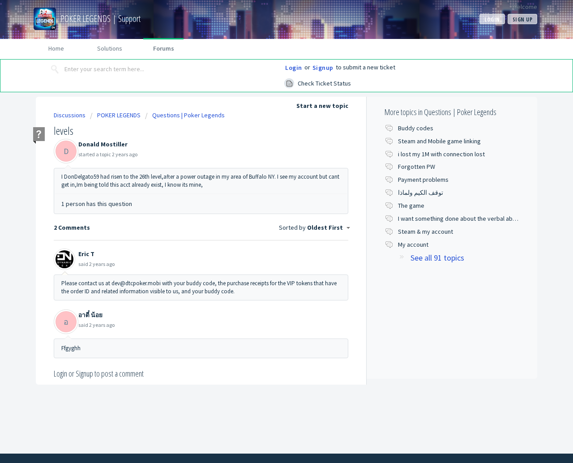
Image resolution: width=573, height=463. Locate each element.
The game (411, 205)
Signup (323, 68)
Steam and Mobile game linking (439, 141)
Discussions (70, 115)
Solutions (109, 48)
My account (413, 244)
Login (293, 68)
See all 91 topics (437, 258)
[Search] (55, 69)
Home (56, 48)
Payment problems (423, 180)
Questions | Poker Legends (188, 115)
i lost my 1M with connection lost (441, 154)
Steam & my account (425, 231)
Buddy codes (415, 128)
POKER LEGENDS (119, 115)
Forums (163, 48)
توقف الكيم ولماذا (420, 193)
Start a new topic (322, 106)
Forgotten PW (416, 167)
